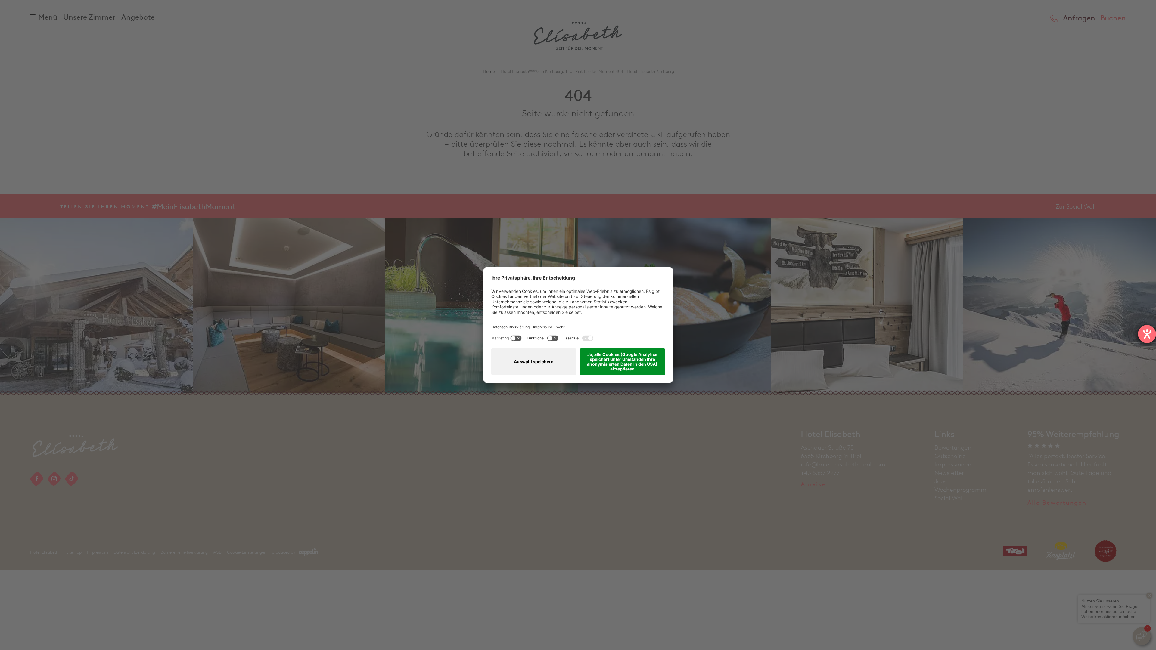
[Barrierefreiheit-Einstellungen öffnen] (1147, 334)
